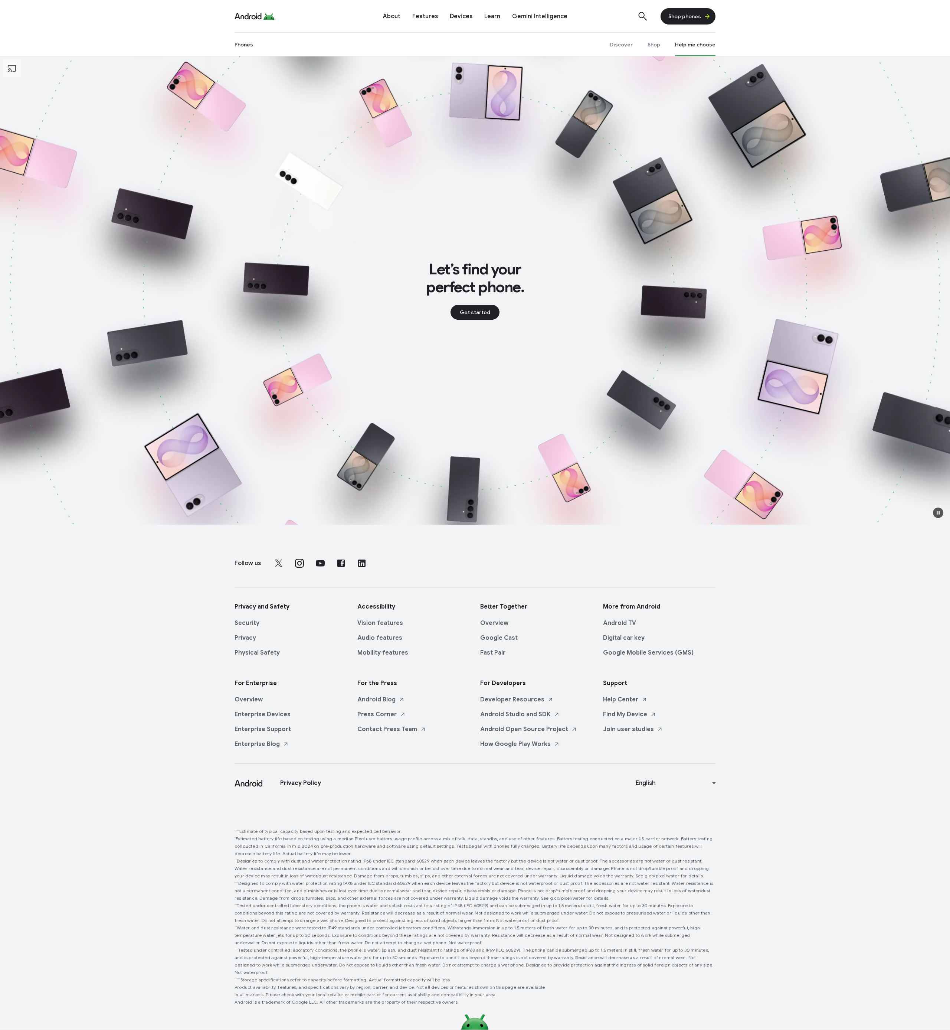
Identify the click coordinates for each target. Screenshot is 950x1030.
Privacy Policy (300, 783)
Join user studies (628, 729)
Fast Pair (492, 652)
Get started (475, 312)
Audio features (379, 638)
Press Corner (377, 714)
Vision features (380, 623)
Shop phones (684, 16)
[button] (938, 513)
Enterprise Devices (263, 714)
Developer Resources (512, 699)
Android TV (619, 623)
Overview (494, 623)
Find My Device (625, 714)
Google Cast (499, 638)
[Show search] (643, 16)
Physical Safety (257, 652)
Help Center (620, 699)
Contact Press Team (387, 729)
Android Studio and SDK (515, 714)
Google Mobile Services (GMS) (648, 652)
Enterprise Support (263, 729)
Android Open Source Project (524, 729)
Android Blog (376, 699)
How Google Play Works (515, 744)
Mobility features (382, 652)
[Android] (248, 16)
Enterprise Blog (257, 744)
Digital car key (624, 638)
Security (247, 623)
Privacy (245, 638)
